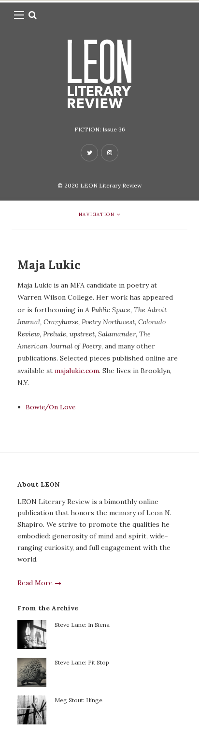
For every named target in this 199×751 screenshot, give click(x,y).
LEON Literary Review (111, 185)
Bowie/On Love (50, 407)
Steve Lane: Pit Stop (82, 662)
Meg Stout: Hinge (78, 700)
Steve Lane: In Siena (82, 624)
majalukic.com (77, 370)
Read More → (39, 582)
